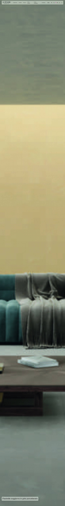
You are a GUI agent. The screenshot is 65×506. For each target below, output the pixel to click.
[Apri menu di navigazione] (62, 2)
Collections (15, 2)
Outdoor (20, 2)
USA (57, 2)
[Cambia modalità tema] (54, 2)
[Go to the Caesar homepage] (6, 2)
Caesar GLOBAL (48, 2)
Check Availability (36, 3)
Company (43, 2)
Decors (24, 2)
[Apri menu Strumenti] (52, 2)
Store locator (28, 3)
